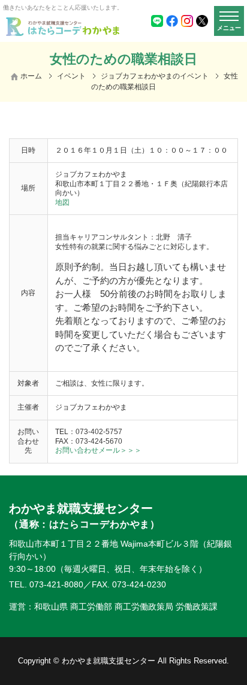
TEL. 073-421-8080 (46, 584)
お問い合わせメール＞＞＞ (98, 450)
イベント (71, 76)
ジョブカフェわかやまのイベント (155, 76)
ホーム (31, 76)
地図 (62, 202)
